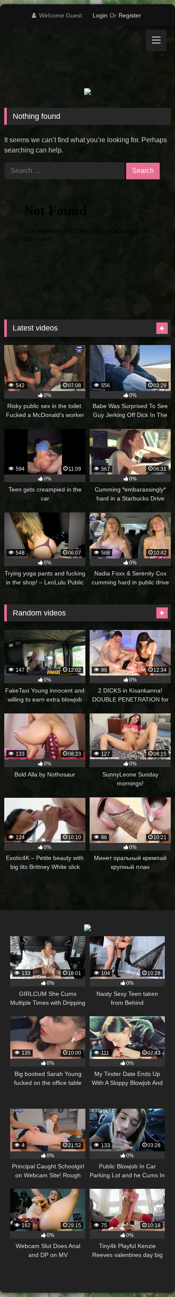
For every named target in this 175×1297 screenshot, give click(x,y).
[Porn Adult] (71, 57)
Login (100, 15)
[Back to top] (148, 1271)
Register (130, 15)
